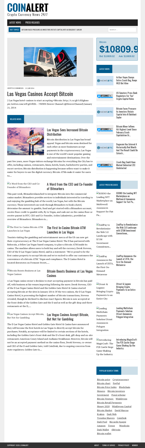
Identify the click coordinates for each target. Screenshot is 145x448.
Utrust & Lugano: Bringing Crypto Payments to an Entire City (125, 288)
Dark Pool (102, 421)
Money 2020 (103, 406)
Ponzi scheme (118, 394)
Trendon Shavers (106, 418)
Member (135, 445)
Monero (101, 391)
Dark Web (112, 414)
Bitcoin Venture (105, 398)
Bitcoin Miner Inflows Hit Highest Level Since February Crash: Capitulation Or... (126, 131)
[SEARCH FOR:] (122, 29)
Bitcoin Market (104, 410)
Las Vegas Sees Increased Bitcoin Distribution (67, 132)
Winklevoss (121, 398)
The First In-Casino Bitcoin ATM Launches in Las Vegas (66, 229)
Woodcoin (124, 425)
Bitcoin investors (116, 391)
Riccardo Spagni (117, 421)
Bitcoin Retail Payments (109, 402)
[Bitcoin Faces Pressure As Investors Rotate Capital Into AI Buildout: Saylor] (104, 114)
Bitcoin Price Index (107, 387)
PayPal (116, 383)
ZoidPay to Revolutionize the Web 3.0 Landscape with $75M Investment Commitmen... (126, 229)
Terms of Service (108, 445)
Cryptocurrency (121, 379)
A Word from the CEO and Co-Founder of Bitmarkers (70, 186)
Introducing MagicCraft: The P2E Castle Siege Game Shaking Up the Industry (126, 344)
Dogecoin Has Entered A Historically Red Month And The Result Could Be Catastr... (127, 149)
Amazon (101, 425)
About (96, 445)
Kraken (100, 414)
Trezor (111, 425)
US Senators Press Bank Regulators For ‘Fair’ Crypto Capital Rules (126, 96)
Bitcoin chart (103, 383)
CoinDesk (121, 418)
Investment (103, 394)
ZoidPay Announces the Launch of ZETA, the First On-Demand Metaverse (126, 260)
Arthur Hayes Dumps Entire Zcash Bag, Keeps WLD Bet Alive (126, 80)
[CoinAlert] (28, 10)
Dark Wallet (103, 429)
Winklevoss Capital (121, 406)
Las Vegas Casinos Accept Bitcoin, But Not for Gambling (68, 316)
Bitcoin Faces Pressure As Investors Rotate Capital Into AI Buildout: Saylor (126, 113)
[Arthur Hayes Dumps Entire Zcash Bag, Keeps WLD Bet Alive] (104, 83)
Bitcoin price (103, 379)
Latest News (15, 22)
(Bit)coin (115, 429)
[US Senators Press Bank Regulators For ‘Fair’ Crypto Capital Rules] (104, 99)
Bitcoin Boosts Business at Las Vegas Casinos (70, 273)
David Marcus (121, 410)
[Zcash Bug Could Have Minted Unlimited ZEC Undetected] (104, 168)
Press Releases (32, 22)
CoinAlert (24, 445)
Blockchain (124, 387)
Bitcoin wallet (104, 433)
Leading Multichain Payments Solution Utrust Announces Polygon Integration (124, 312)
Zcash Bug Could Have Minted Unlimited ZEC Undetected (125, 165)
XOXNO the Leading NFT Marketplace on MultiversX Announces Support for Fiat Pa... (126, 197)
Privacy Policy (123, 445)
